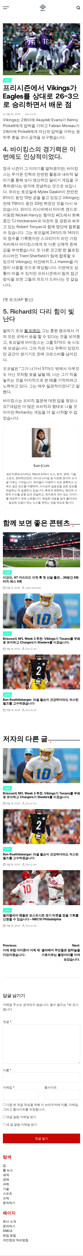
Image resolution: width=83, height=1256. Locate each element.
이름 (7, 1070)
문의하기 (9, 1203)
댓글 (7, 1022)
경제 (6, 1179)
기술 (6, 1189)
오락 (6, 1198)
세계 (6, 1175)
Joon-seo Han (33, 587)
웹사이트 (50, 1087)
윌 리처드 (32, 330)
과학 (6, 1184)
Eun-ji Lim (30, 114)
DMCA (7, 1231)
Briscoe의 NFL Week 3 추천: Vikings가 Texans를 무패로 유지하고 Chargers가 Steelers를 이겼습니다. (41, 640)
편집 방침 (9, 1235)
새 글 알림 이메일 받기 (21, 1124)
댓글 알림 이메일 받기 (21, 1117)
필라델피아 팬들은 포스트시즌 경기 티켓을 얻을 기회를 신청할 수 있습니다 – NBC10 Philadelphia (41, 917)
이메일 (8, 1087)
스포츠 (7, 80)
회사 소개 (9, 1221)
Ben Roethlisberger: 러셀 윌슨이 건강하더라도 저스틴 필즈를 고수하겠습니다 (41, 701)
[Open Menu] (6, 8)
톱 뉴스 (8, 1170)
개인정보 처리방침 (15, 1240)
